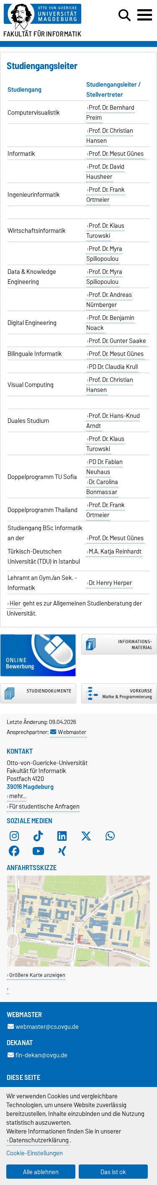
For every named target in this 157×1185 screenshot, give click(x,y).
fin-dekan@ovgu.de (41, 1055)
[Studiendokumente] (38, 693)
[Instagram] (14, 835)
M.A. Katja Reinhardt (115, 551)
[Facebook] (14, 850)
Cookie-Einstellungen (34, 1153)
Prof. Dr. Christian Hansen (110, 136)
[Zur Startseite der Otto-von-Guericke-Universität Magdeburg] (48, 17)
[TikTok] (38, 835)
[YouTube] (38, 850)
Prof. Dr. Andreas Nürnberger (109, 300)
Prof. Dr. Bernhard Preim (110, 113)
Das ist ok (113, 1172)
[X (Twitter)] (86, 835)
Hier (15, 603)
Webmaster (72, 732)
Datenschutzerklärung (39, 1140)
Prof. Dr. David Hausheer (105, 172)
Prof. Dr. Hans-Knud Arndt (113, 421)
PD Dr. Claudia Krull (113, 367)
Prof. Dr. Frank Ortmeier (105, 195)
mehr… (17, 796)
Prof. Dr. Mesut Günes (116, 154)
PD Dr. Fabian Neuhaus (104, 467)
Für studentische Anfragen (44, 806)
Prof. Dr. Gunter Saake (117, 341)
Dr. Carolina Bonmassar (102, 487)
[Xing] (61, 850)
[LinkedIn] (61, 835)
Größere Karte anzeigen (37, 975)
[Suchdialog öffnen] (124, 15)
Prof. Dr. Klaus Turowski (105, 231)
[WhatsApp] (110, 835)
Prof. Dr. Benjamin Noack (110, 323)
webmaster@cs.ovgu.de (47, 1027)
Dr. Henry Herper (110, 583)
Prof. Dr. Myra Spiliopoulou (104, 254)
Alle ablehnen (41, 1172)
